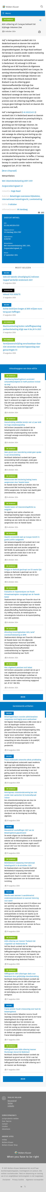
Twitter (10, 1103)
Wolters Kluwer (7, 1142)
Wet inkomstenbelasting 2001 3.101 (17, 181)
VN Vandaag (22, 209)
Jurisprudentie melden (10, 1119)
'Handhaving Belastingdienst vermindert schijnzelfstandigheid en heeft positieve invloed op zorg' (22, 381)
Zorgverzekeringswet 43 (12, 186)
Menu (8, 13)
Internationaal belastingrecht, (15, 199)
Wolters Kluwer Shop (10, 1145)
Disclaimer (6, 1180)
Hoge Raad (16, 191)
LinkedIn (11, 1106)
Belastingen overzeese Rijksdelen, (25, 196)
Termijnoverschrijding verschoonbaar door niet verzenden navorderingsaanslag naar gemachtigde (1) (22, 346)
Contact (5, 1124)
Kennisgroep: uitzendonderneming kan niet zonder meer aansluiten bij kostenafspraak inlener (20, 795)
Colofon (5, 1126)
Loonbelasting (35, 199)
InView (4, 1140)
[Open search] (41, 6)
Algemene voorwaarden (34, 1180)
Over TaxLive (6, 1121)
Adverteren (6, 1129)
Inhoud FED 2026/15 (11, 294)
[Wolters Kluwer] (10, 6)
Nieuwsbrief (12, 1101)
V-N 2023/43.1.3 (28, 112)
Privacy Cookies (18, 1180)
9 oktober (12, 204)
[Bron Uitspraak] (9, 171)
